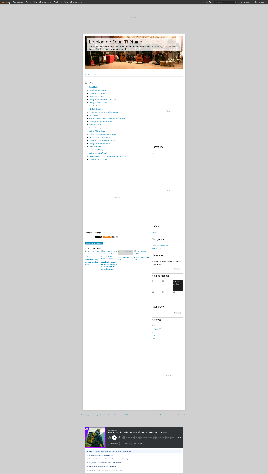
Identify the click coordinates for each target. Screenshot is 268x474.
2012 (153, 326)
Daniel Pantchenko (95, 146)
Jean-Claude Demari (95, 125)
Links (154, 232)
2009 (153, 338)
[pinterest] (210, 2)
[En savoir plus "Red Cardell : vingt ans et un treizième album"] (157, 285)
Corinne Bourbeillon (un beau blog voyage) (103, 112)
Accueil (87, 74)
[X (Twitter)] (206, 2)
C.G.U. (127, 415)
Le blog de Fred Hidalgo (97, 93)
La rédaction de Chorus (96, 96)
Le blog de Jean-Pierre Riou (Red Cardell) (103, 99)
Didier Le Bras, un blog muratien (100, 137)
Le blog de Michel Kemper (98, 159)
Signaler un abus (118, 415)
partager (127, 443)
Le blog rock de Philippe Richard (100, 143)
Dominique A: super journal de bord (101, 121)
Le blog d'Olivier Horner (97, 131)
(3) (156, 248)
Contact (94, 74)
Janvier (156, 329)
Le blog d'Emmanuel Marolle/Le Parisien (102, 134)
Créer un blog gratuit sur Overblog (89, 415)
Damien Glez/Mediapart (97, 150)
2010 (153, 335)
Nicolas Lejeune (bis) (96, 109)
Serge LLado (93, 87)
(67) (160, 245)
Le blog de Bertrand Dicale (98, 103)
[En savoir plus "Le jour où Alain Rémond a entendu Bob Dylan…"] (167, 296)
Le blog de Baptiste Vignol (98, 153)
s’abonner (115, 443)
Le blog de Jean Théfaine (115, 42)
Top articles (103, 415)
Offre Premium (152, 415)
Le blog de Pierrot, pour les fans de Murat (103, 140)
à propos (139, 443)
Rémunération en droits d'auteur (138, 415)
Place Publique (94, 115)
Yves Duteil (93, 106)
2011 (153, 332)
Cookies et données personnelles (166, 415)
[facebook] (203, 2)
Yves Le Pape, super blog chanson (100, 128)
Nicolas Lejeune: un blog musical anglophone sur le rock (108, 156)
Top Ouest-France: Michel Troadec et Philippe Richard (107, 118)
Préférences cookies (181, 415)
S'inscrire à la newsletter (94, 243)
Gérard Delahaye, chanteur (98, 90)
